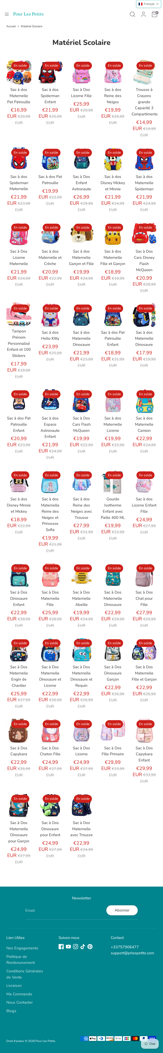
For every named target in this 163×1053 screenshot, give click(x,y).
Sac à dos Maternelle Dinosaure (81, 338)
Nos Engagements (22, 948)
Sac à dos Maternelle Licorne (113, 424)
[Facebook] (61, 946)
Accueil (11, 26)
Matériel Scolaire (31, 26)
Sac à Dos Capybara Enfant (144, 754)
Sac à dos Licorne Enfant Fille (144, 505)
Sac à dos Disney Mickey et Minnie (113, 183)
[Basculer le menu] (7, 14)
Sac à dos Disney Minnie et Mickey (19, 505)
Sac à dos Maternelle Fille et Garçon (112, 257)
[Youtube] (68, 946)
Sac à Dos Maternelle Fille (50, 598)
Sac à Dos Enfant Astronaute (81, 183)
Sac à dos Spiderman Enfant (50, 95)
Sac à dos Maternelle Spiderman (144, 183)
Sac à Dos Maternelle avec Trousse (81, 829)
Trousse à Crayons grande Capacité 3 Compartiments (145, 102)
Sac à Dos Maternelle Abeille (81, 598)
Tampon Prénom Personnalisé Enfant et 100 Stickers (19, 343)
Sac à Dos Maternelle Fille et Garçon (144, 673)
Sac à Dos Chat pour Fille (144, 598)
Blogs (11, 1010)
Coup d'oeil (19, 74)
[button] (148, 4)
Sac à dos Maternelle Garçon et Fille (81, 257)
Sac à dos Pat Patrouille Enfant (113, 338)
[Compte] (143, 13)
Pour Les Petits (28, 14)
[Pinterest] (90, 946)
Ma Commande (19, 994)
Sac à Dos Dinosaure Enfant (19, 598)
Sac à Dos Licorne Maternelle (19, 257)
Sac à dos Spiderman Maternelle (19, 183)
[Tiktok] (82, 946)
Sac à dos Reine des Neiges (112, 95)
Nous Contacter (19, 1002)
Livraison (14, 985)
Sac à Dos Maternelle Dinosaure (113, 598)
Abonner (122, 910)
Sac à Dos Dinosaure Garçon (113, 673)
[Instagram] (75, 946)
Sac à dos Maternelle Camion (144, 424)
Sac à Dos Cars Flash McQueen (81, 424)
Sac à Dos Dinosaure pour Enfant (50, 829)
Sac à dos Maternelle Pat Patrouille (18, 95)
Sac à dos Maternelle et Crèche (50, 257)
